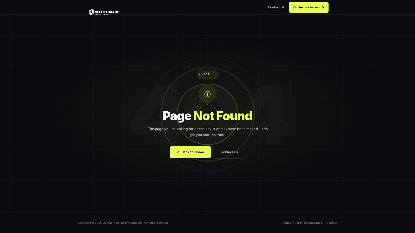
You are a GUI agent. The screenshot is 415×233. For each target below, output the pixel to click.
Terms (287, 222)
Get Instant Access (306, 7)
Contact (331, 222)
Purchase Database (308, 222)
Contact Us (276, 7)
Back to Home (193, 152)
